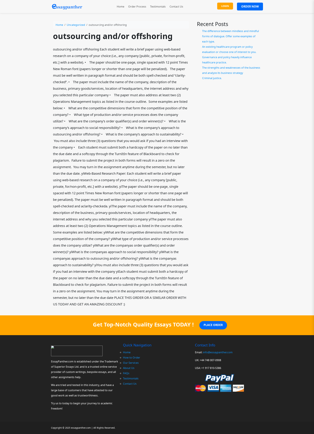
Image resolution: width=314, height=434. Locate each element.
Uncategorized (76, 25)
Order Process (137, 6)
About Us (128, 368)
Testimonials (158, 6)
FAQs (126, 373)
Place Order (213, 325)
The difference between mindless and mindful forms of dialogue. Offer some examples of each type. (230, 36)
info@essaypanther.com (218, 352)
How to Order (131, 357)
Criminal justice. (212, 78)
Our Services (131, 363)
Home (120, 6)
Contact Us (176, 6)
